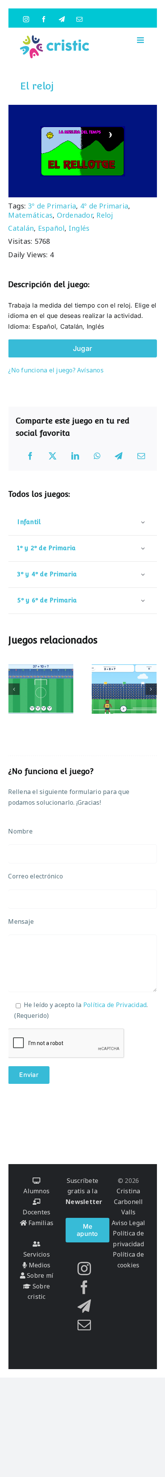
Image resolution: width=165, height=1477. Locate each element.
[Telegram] (118, 456)
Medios (38, 1265)
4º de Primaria (104, 205)
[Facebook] (30, 456)
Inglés (79, 228)
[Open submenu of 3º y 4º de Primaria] (143, 574)
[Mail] (84, 1324)
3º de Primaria (52, 205)
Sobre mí (39, 1275)
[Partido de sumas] (124, 689)
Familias (40, 1223)
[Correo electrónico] (141, 456)
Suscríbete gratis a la (84, 1191)
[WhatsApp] (97, 456)
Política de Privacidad (115, 1005)
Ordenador (74, 215)
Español (51, 228)
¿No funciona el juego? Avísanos (55, 370)
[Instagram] (84, 1268)
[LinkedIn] (75, 456)
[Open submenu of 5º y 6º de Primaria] (143, 600)
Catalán (21, 228)
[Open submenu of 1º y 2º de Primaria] (143, 548)
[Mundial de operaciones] (40, 689)
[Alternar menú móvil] (141, 40)
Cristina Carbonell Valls (128, 1201)
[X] (52, 456)
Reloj (104, 215)
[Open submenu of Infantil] (143, 521)
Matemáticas (30, 215)
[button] (14, 689)
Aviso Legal (128, 1223)
